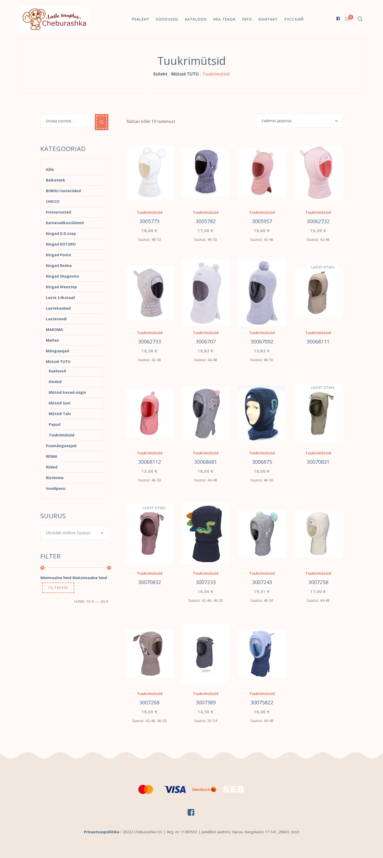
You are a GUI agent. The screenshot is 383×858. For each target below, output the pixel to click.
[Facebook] (338, 18)
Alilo (50, 169)
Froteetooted (58, 212)
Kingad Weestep (61, 286)
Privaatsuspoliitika (101, 831)
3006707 (206, 341)
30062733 (149, 341)
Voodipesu (55, 488)
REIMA (51, 456)
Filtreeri (58, 587)
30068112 (149, 461)
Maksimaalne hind (89, 577)
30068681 (205, 461)
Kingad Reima (59, 265)
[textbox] (72, 532)
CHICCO (52, 201)
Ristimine (55, 477)
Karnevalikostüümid (65, 222)
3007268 (149, 702)
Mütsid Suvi (59, 402)
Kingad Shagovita (62, 276)
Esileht (160, 74)
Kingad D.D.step (61, 233)
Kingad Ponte (58, 254)
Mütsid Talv (60, 413)
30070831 (318, 461)
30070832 (149, 582)
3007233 (206, 582)
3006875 (262, 461)
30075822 (261, 702)
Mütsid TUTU (185, 74)
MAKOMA (54, 329)
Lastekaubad (58, 308)
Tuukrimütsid (149, 212)
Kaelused (57, 370)
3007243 (262, 582)
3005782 (206, 221)
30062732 (318, 221)
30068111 (318, 341)
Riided (51, 467)
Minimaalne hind (55, 577)
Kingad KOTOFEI (61, 244)
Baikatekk (55, 180)
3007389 (206, 702)
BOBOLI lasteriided (63, 190)
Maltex (52, 340)
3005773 (149, 221)
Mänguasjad (57, 350)
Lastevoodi (56, 318)
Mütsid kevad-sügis (67, 392)
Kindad (55, 381)
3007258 (318, 582)
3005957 (262, 221)
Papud (54, 424)
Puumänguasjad (61, 445)
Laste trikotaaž (60, 297)
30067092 (261, 341)
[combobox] (74, 533)
